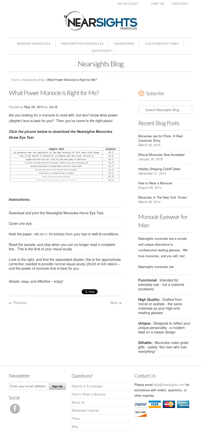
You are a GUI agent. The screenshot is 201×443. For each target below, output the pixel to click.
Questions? (103, 50)
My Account (128, 3)
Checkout (180, 3)
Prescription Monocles (82, 43)
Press (76, 418)
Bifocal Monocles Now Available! (161, 154)
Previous (20, 302)
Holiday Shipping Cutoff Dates (159, 168)
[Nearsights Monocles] (100, 21)
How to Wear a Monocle (155, 183)
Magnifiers (124, 43)
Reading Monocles (33, 43)
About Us (78, 402)
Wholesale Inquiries (85, 410)
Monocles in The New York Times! (162, 197)
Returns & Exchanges (87, 386)
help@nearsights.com (169, 384)
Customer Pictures (162, 43)
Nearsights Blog (101, 63)
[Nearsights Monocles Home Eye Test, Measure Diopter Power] (65, 182)
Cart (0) (157, 3)
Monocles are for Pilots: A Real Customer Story (160, 138)
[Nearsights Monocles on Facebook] (15, 413)
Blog (75, 426)
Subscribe (155, 93)
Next (113, 302)
